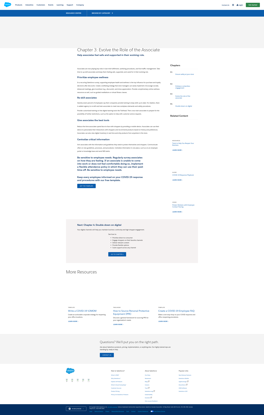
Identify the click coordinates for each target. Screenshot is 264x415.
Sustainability (148, 394)
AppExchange (183, 381)
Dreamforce (182, 385)
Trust (146, 388)
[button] (102, 13)
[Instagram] (84, 380)
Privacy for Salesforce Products (119, 394)
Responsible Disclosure (118, 411)
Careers (147, 385)
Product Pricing (115, 391)
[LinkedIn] (87, 60)
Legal (90, 411)
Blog (146, 381)
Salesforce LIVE (183, 391)
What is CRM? (115, 375)
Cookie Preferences (143, 411)
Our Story (147, 375)
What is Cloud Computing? (118, 385)
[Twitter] (82, 60)
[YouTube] (89, 380)
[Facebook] (78, 60)
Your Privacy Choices (159, 411)
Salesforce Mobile (184, 378)
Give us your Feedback (151, 401)
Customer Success (116, 388)
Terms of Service (99, 411)
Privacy (107, 411)
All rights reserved (112, 407)
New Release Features (185, 375)
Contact (133, 411)
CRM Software (183, 388)
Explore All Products (116, 381)
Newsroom (148, 378)
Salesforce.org (149, 391)
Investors (147, 398)
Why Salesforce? (115, 378)
